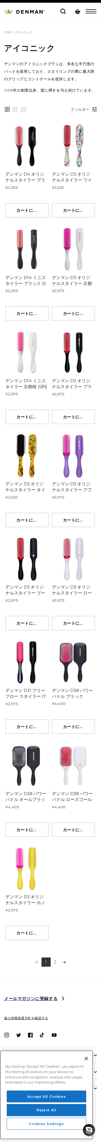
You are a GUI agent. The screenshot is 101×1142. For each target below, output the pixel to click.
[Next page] (64, 962)
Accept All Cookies (46, 1096)
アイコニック (23, 32)
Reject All (46, 1110)
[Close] (86, 1058)
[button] (91, 11)
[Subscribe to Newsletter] (63, 999)
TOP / (8, 32)
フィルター (80, 109)
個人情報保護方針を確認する (26, 1018)
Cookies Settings (46, 1124)
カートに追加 (28, 210)
